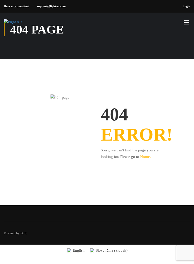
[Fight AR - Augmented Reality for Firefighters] (23, 24)
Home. (145, 157)
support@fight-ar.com (51, 6)
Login (186, 6)
